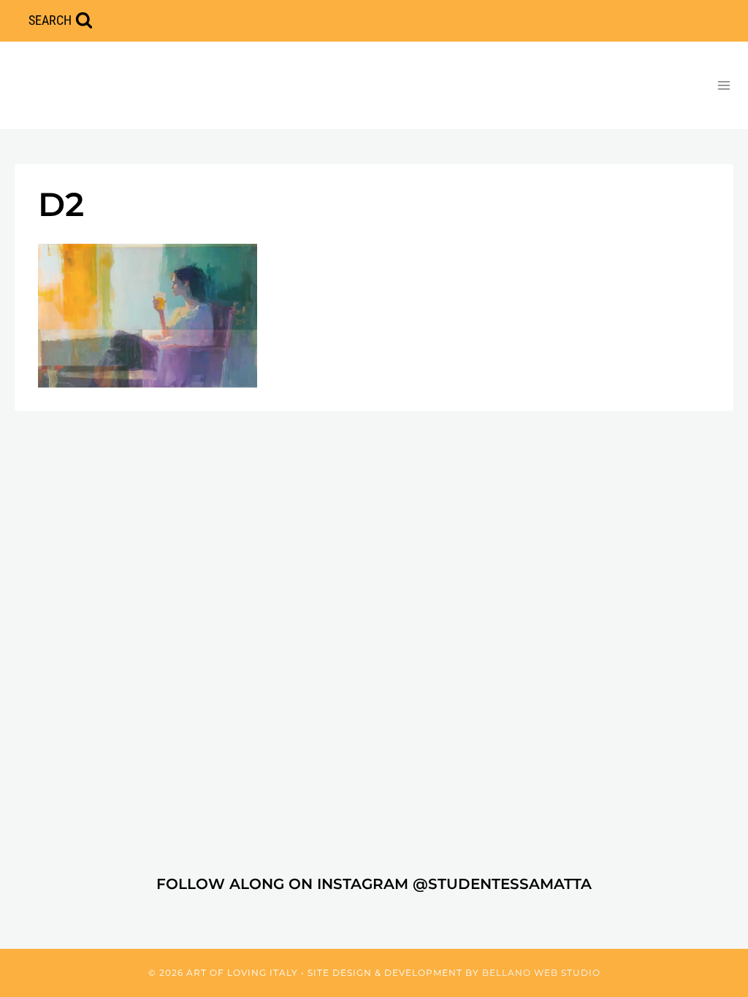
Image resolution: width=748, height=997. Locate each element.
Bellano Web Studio (541, 972)
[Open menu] (723, 85)
